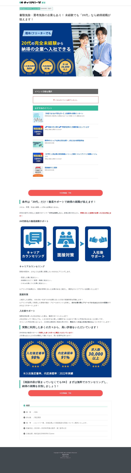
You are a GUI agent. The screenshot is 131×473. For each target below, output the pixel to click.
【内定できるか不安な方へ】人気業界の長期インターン (64, 113)
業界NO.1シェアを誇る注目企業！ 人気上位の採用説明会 (64, 140)
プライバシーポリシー (65, 457)
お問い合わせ (65, 456)
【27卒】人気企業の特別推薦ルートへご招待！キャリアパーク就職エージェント (71, 155)
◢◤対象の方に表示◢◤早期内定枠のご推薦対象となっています (67, 127)
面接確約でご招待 (51, 167)
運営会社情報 (65, 454)
